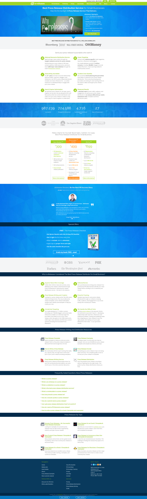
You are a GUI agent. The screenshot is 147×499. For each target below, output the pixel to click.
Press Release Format (84, 349)
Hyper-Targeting (83, 57)
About (105, 3)
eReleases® (60, 494)
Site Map (68, 473)
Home (43, 465)
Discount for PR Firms (47, 482)
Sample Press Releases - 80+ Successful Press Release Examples (57, 423)
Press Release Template (52, 338)
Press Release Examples (85, 338)
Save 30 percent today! (73, 252)
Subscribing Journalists (52, 73)
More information (58, 178)
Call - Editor (64, 497)
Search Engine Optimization (54, 89)
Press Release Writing (72, 486)
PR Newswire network (54, 68)
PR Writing (65, 3)
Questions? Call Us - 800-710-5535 (94, 1)
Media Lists (45, 467)
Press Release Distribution (86, 359)
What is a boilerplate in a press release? (54, 391)
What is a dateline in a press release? (53, 385)
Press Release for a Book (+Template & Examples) (57, 448)
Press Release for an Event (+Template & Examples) (90, 423)
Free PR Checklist (70, 465)
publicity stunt (98, 427)
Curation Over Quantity (85, 73)
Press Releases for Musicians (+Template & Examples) (91, 448)
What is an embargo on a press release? (54, 382)
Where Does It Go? (91, 3)
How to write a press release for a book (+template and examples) (62, 410)
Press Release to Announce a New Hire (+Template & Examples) (90, 436)
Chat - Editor (81, 497)
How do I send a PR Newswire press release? (56, 407)
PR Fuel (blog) (70, 467)
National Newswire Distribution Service (57, 57)
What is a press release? (49, 378)
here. (94, 495)
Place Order (112, 1)
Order (67, 488)
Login (105, 1)
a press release (86, 311)
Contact (113, 3)
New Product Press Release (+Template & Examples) (58, 436)
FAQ (100, 3)
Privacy (68, 471)
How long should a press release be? (53, 394)
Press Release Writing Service (54, 359)
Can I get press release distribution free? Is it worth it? (59, 404)
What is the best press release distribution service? (58, 388)
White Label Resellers (47, 484)
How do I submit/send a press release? (54, 401)
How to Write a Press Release (54, 349)
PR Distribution (55, 3)
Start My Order (92, 34)
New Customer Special (48, 476)
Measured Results (83, 89)
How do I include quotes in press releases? (55, 397)
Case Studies (80, 3)
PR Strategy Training (71, 469)
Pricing (72, 3)
